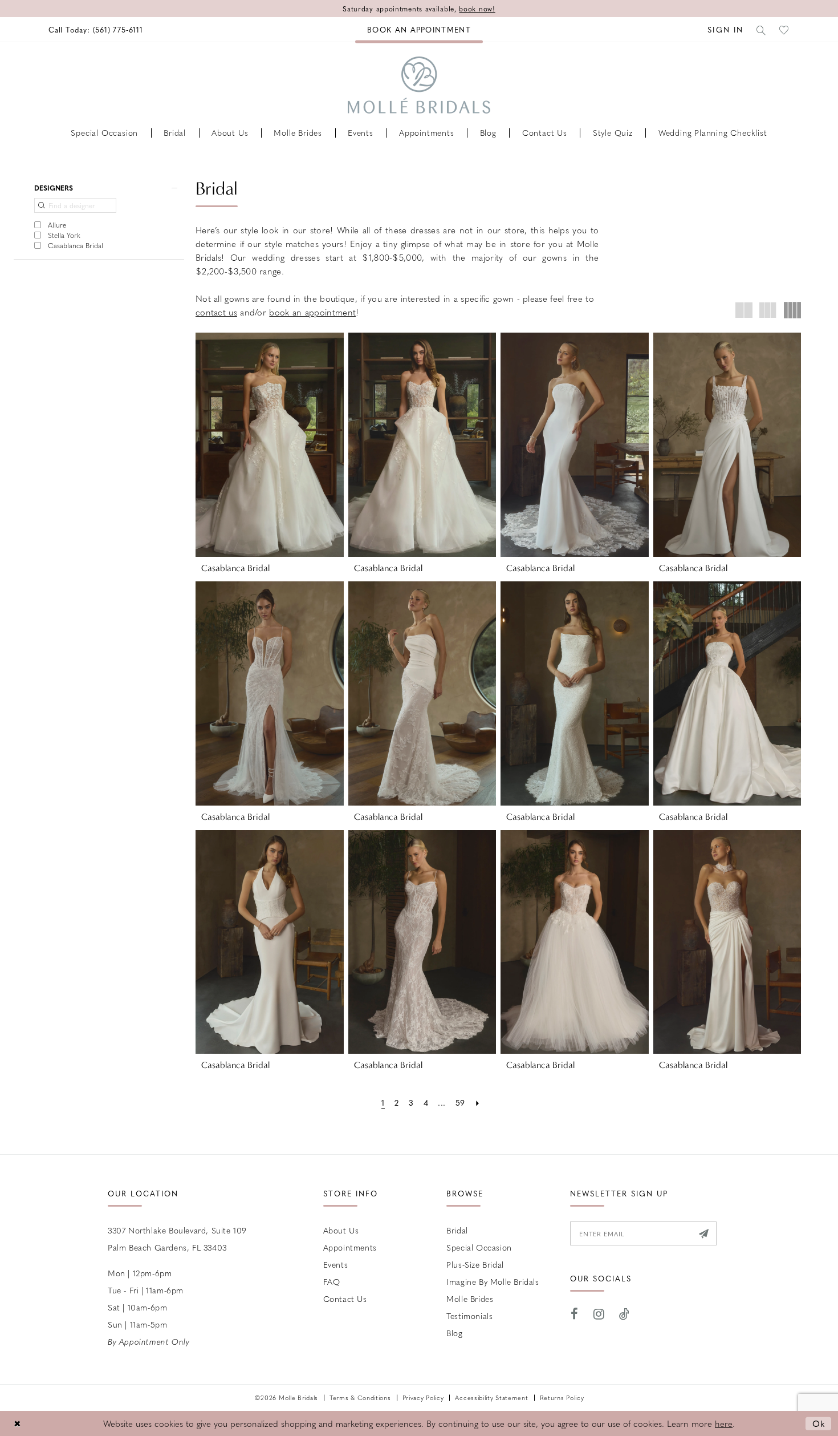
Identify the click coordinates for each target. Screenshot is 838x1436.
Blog (454, 1332)
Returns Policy (562, 1397)
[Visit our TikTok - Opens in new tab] (624, 1314)
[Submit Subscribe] (704, 1233)
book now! (477, 8)
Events (335, 1264)
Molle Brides (469, 1298)
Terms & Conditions (360, 1397)
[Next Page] (477, 1102)
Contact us (345, 1298)
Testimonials (469, 1315)
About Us (341, 1230)
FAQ (331, 1281)
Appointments (350, 1247)
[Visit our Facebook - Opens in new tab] (574, 1314)
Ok (818, 1423)
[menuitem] (95, 29)
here (724, 1423)
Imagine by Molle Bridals (492, 1281)
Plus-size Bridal (475, 1264)
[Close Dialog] (17, 1424)
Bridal (457, 1230)
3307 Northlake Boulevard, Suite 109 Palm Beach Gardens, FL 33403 (177, 1238)
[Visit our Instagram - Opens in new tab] (599, 1314)
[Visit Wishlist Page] (784, 29)
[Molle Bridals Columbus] (419, 85)
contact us (216, 312)
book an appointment (312, 312)
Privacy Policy (423, 1397)
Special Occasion (479, 1247)
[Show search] (761, 29)
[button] (725, 29)
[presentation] (270, 445)
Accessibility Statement (491, 1397)
